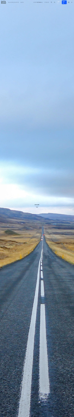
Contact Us (37, 2)
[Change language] (69, 2)
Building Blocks (13, 2)
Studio (47, 2)
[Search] (54, 2)
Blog (22, 2)
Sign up (64, 2)
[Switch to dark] (72, 2)
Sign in (59, 2)
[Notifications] (51, 2)
